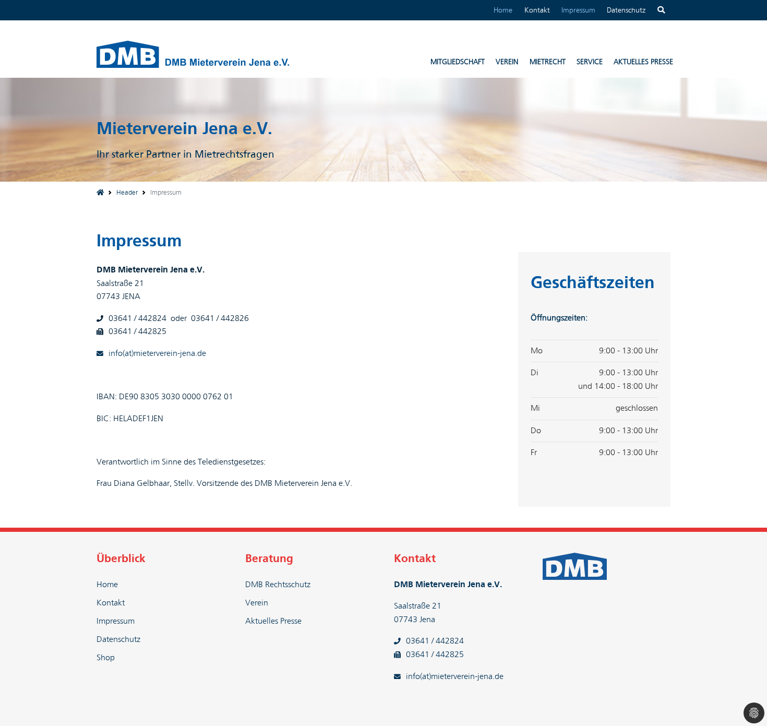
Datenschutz (626, 10)
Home (503, 10)
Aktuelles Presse (273, 621)
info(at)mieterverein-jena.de (157, 353)
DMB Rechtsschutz (277, 584)
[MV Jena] (100, 192)
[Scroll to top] (744, 703)
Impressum (578, 10)
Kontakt (537, 10)
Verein (256, 603)
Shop (106, 657)
